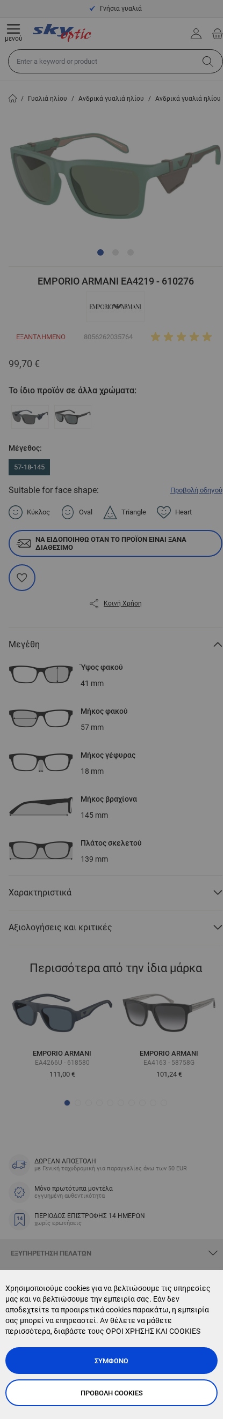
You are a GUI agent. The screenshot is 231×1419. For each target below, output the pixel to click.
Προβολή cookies (112, 1393)
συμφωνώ (111, 1361)
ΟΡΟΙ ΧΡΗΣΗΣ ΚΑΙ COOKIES (153, 1331)
